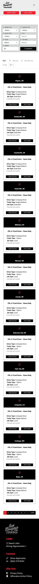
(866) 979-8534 (17, 561)
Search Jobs (14, 543)
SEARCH (29, 49)
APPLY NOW (11, 13)
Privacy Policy (16, 573)
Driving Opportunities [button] (15, 546)
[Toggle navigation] (34, 5)
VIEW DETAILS (12, 104)
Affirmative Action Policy (21, 576)
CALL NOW (28, 13)
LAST (32, 513)
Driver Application (18, 558)
